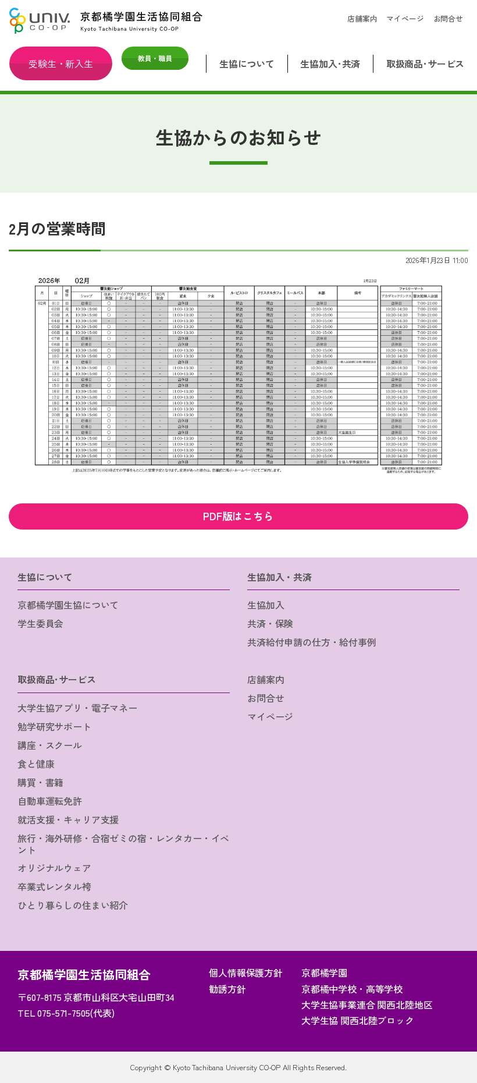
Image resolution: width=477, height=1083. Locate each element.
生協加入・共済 (279, 577)
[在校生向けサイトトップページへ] (111, 21)
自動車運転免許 (49, 801)
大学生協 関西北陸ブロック (357, 1020)
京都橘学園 (324, 972)
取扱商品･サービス (56, 679)
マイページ (404, 18)
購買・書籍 (40, 782)
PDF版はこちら (238, 516)
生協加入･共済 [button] (330, 63)
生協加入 (265, 605)
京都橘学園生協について (68, 605)
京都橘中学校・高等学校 (352, 989)
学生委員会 (40, 623)
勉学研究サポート (54, 726)
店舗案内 (362, 18)
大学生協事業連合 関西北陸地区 (367, 1004)
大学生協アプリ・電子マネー (77, 708)
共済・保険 (270, 623)
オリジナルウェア (54, 868)
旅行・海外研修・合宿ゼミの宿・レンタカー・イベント (123, 843)
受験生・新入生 (61, 63)
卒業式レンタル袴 (54, 886)
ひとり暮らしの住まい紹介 (72, 905)
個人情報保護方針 (246, 972)
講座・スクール (49, 745)
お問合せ (448, 18)
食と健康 (35, 763)
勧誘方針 (227, 989)
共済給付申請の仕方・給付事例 (311, 642)
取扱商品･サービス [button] (425, 63)
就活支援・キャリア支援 (68, 819)
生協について (45, 577)
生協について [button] (247, 63)
